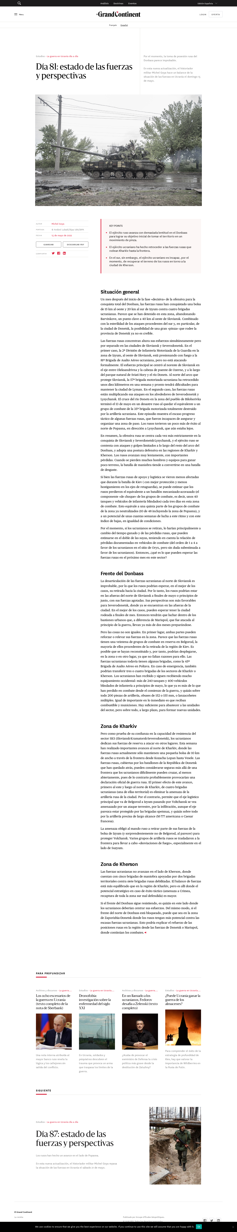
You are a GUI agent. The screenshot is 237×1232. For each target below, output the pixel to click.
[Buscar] (35, 3)
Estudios (40, 56)
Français (113, 24)
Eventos (132, 3)
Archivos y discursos (46, 990)
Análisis (104, 3)
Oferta (216, 14)
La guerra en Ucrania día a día (62, 56)
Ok (199, 1226)
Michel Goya (58, 223)
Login (203, 14)
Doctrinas (118, 3)
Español (124, 24)
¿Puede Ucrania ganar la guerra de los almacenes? (182, 1000)
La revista (18, 1216)
